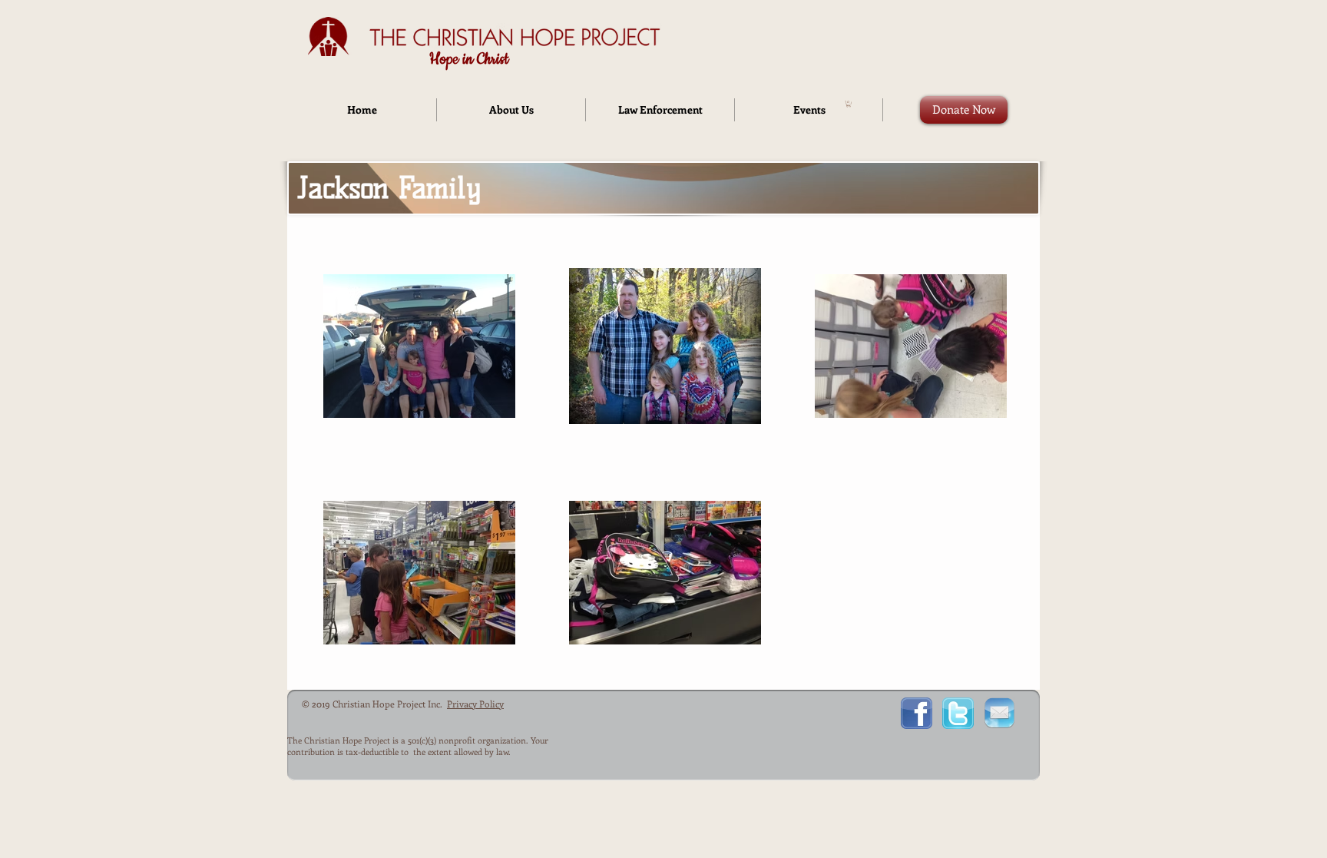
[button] (848, 104)
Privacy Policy (475, 703)
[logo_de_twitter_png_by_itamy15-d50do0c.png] (958, 713)
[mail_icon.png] (999, 713)
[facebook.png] (916, 713)
